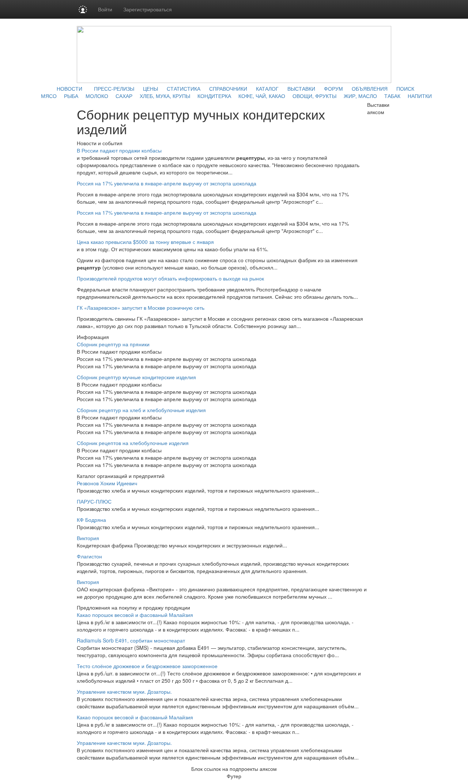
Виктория (88, 538)
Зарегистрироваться (147, 9)
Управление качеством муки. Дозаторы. (124, 691)
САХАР (124, 95)
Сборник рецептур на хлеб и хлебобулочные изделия (141, 410)
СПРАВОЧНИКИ (228, 88)
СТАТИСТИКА (183, 88)
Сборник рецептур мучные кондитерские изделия (136, 377)
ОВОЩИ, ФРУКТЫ (314, 95)
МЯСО (49, 95)
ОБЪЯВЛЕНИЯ (370, 88)
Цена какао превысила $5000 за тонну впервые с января (145, 241)
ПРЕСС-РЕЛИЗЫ (114, 88)
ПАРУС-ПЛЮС (94, 501)
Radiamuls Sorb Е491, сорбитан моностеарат (131, 640)
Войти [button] (105, 9)
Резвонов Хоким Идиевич (107, 483)
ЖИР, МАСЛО (360, 95)
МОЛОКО (97, 95)
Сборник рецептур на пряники (113, 344)
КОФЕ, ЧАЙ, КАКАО (261, 95)
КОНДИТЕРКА (214, 95)
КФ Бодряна (91, 519)
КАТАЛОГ (267, 88)
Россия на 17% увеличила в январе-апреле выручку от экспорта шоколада (166, 183)
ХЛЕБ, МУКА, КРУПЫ (165, 95)
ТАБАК (392, 95)
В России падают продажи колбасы (119, 150)
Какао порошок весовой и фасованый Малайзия (135, 614)
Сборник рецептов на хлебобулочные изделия (133, 442)
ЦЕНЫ (150, 88)
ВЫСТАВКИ (301, 88)
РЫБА (71, 95)
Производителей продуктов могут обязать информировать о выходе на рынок (170, 278)
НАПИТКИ (420, 95)
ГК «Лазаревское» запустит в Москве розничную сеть (140, 307)
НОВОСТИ (69, 88)
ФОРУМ (333, 88)
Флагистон (89, 556)
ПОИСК (405, 88)
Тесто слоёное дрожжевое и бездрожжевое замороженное (147, 666)
